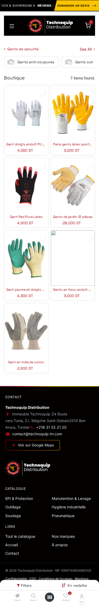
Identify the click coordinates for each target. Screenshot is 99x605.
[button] (77, 585)
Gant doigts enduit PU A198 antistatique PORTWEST (26, 144)
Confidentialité (16, 579)
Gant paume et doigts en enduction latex (26, 290)
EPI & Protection (19, 498)
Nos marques (63, 536)
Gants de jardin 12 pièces (73, 217)
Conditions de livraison (55, 579)
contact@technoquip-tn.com (37, 434)
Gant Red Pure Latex (26, 217)
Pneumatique (63, 515)
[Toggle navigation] (12, 26)
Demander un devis (73, 5)
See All (86, 49)
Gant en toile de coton (26, 362)
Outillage (13, 507)
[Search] (33, 596)
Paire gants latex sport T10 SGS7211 (73, 144)
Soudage (13, 515)
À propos (60, 545)
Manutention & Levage (71, 498)
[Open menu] (50, 597)
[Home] (17, 596)
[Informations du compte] (81, 596)
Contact (12, 553)
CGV (32, 579)
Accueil (11, 545)
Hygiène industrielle (69, 507)
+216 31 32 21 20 (51, 427)
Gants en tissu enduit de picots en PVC (73, 290)
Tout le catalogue (20, 536)
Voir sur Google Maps (36, 445)
